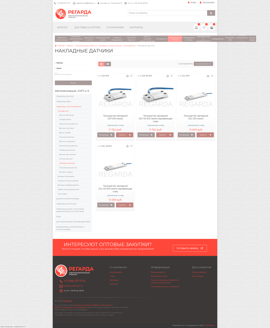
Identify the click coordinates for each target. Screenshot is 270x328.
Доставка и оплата (159, 276)
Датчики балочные (66, 115)
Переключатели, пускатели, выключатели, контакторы (70, 210)
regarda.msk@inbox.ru (85, 3)
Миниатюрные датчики (68, 146)
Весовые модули (66, 172)
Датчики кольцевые (67, 141)
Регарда (67, 301)
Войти (193, 2)
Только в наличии (64, 74)
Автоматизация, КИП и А (86, 46)
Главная (61, 46)
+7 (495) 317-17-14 (63, 3)
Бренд (59, 63)
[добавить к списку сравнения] (127, 75)
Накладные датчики (67, 163)
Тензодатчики (129, 46)
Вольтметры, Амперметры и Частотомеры (70, 228)
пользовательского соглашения (75, 307)
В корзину (104, 135)
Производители (158, 272)
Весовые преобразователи (68, 185)
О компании (115, 27)
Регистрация (208, 2)
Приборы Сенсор (65, 96)
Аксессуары (62, 194)
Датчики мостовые (66, 128)
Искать (73, 83)
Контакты (136, 27)
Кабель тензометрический (68, 189)
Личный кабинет (199, 272)
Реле (58, 217)
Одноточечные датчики (68, 124)
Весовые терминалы (66, 176)
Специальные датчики (68, 168)
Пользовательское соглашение (165, 286)
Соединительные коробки (68, 181)
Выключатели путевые (67, 199)
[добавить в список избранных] (131, 75)
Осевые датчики (66, 159)
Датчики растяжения (67, 154)
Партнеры (114, 280)
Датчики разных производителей (73, 222)
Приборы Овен (63, 101)
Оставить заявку (187, 248)
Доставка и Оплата (88, 27)
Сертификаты (116, 272)
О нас (112, 276)
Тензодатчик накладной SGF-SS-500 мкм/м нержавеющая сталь (155, 119)
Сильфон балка (65, 119)
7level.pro (210, 325)
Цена (58, 68)
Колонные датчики (66, 137)
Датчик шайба (64, 133)
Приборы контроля (66, 204)
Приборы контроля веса (110, 46)
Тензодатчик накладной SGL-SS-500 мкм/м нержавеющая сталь (115, 189)
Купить (122, 135)
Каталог (62, 27)
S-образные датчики (67, 150)
